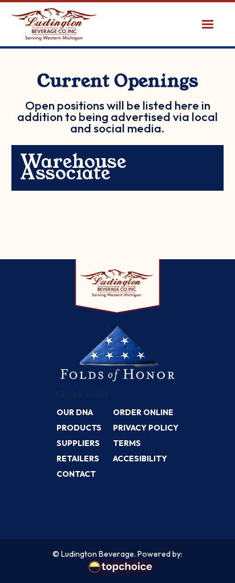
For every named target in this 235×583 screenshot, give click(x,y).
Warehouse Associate (73, 167)
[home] (54, 24)
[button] (208, 25)
